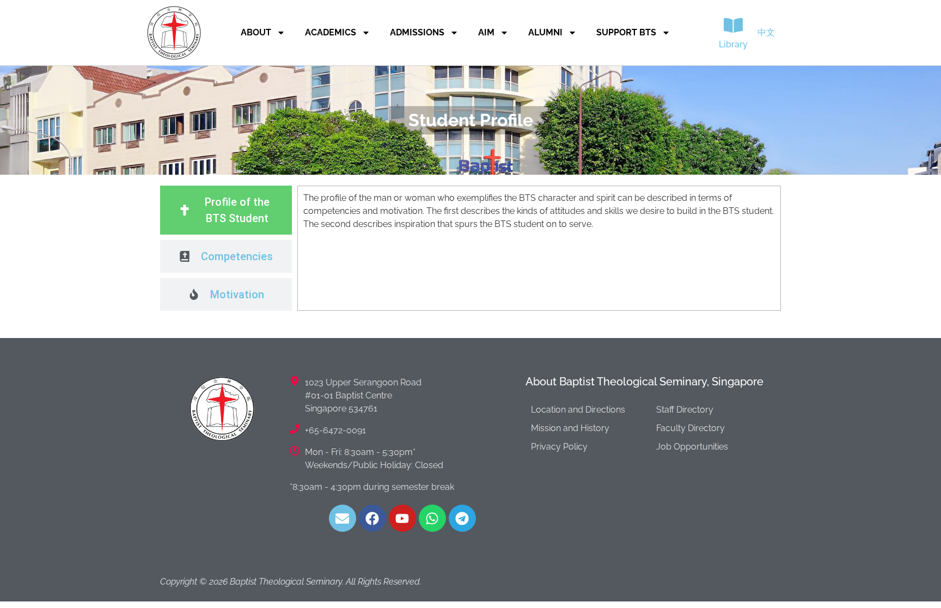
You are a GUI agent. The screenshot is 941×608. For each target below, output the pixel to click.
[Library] (733, 25)
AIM (486, 32)
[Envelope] (342, 518)
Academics (330, 32)
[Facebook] (372, 518)
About (256, 32)
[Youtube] (402, 518)
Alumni (545, 32)
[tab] (226, 210)
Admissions (417, 32)
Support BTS (626, 32)
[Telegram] (462, 518)
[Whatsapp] (432, 518)
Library (733, 44)
